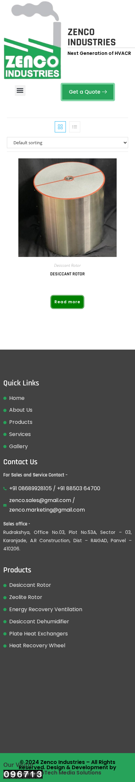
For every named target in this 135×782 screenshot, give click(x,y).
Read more (67, 302)
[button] (20, 90)
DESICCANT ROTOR (67, 274)
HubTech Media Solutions (67, 772)
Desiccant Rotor (67, 265)
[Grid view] (60, 126)
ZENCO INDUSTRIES (92, 37)
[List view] (74, 126)
